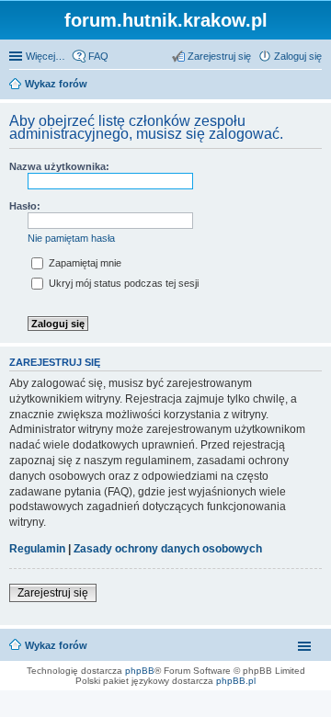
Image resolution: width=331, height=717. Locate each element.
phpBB (139, 671)
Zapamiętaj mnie (83, 262)
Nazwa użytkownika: (59, 166)
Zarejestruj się (52, 592)
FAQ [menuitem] (98, 56)
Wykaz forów (56, 645)
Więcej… (45, 56)
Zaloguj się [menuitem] (298, 56)
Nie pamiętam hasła (71, 238)
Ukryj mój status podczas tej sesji (122, 283)
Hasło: (24, 205)
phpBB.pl (236, 681)
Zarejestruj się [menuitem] (219, 56)
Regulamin (37, 548)
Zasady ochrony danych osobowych (168, 548)
